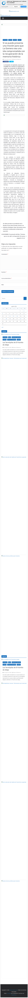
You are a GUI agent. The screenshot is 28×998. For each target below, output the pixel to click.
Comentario (4, 254)
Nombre (3, 272)
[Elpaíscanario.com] (5, 15)
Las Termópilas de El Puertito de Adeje (13, 343)
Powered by (3, 6)
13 (13, 316)
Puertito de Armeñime (11, 339)
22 (20, 318)
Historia (10, 39)
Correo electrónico (6, 278)
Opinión (4, 339)
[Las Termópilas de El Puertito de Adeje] (14, 334)
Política (19, 39)
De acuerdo (23, 6)
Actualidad (5, 39)
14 (17, 316)
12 (9, 316)
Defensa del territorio (16, 337)
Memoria (14, 39)
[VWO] (6, 6)
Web (2, 284)
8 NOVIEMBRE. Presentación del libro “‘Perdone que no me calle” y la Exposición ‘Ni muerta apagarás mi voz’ (13, 236)
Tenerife (18, 339)
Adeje (9, 337)
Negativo (16, 6)
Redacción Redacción (17, 59)
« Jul (2, 327)
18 (6, 318)
